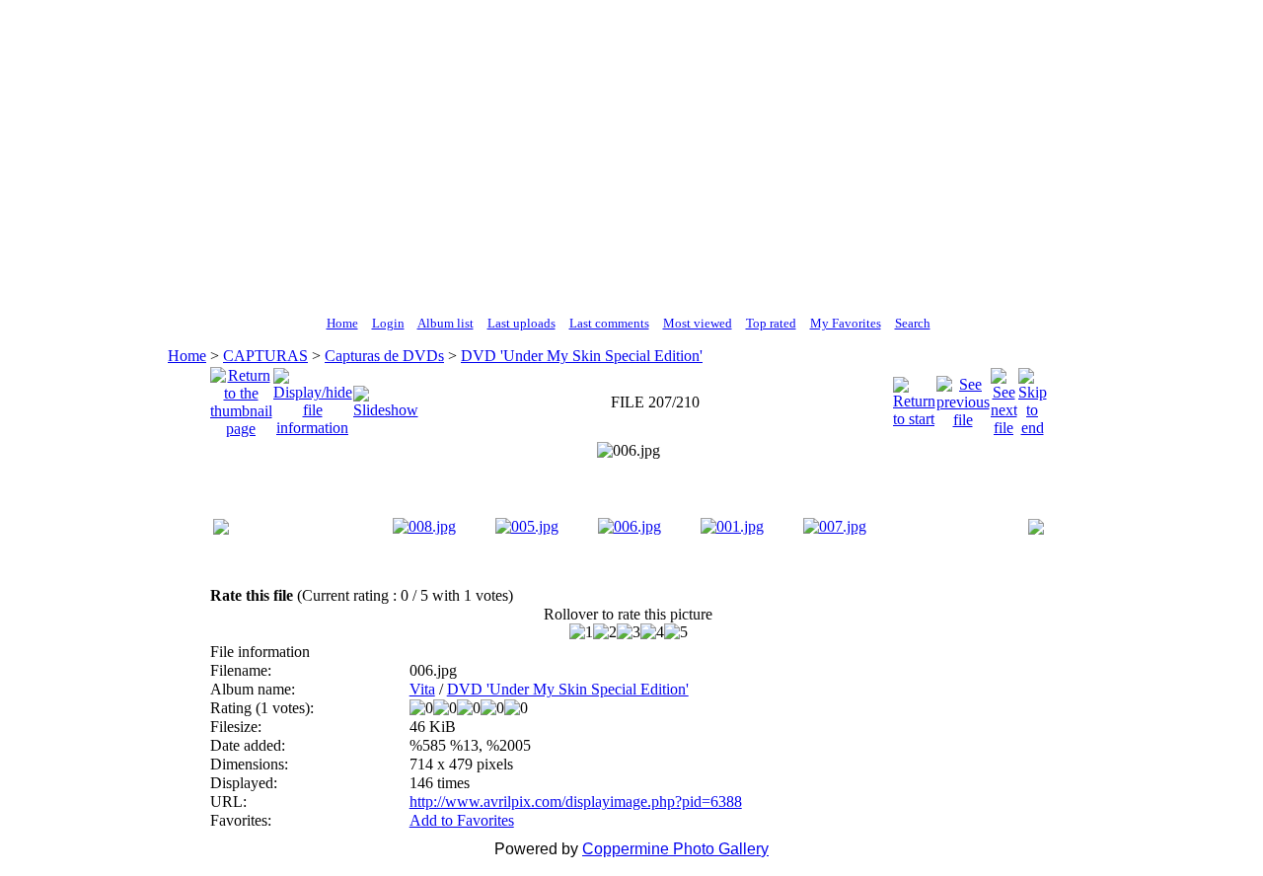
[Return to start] (914, 397)
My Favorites (845, 323)
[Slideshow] (385, 397)
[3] (628, 632)
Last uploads (521, 323)
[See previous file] (963, 397)
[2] (605, 632)
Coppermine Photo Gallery (675, 848)
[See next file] (1004, 397)
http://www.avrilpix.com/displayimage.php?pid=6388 (575, 801)
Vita (422, 689)
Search (912, 323)
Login (388, 323)
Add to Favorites (461, 820)
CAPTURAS (265, 355)
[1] (581, 632)
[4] (652, 632)
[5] (676, 632)
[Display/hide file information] (312, 397)
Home (342, 323)
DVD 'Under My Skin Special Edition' (582, 355)
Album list (445, 323)
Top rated (771, 323)
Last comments (609, 323)
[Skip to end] (1032, 397)
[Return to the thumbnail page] (241, 397)
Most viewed (697, 323)
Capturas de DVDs (384, 355)
